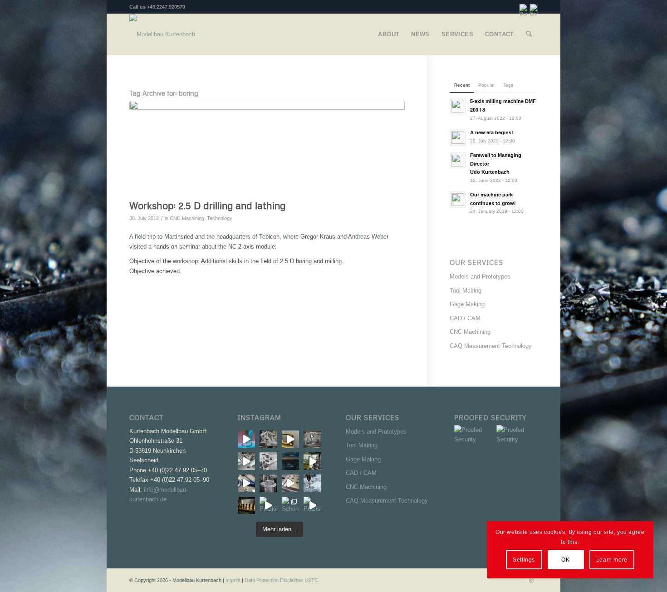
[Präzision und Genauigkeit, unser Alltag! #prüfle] (246, 483)
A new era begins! (491, 132)
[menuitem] (388, 34)
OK (565, 560)
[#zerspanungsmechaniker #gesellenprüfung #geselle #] (268, 461)
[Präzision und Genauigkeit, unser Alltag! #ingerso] (312, 461)
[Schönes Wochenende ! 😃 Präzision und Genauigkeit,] (246, 505)
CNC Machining (187, 218)
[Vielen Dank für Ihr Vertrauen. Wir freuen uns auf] (290, 461)
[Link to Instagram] (531, 580)
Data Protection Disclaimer (274, 580)
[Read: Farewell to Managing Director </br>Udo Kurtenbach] (458, 160)
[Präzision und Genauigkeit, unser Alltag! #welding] (268, 483)
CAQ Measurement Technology (491, 345)
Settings (524, 560)
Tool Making (465, 290)
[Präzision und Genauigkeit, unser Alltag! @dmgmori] (290, 483)
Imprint (233, 580)
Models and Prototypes (480, 276)
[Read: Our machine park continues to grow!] (458, 199)
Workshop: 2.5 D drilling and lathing (207, 205)
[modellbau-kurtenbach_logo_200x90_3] (162, 34)
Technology (219, 218)
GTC (312, 580)
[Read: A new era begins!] (458, 137)
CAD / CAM (465, 318)
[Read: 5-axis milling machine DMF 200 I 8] (458, 106)
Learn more (612, 560)
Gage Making (467, 304)
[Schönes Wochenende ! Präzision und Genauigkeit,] (290, 505)
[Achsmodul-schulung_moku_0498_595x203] (267, 148)
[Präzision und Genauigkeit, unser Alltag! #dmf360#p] (312, 483)
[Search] (529, 34)
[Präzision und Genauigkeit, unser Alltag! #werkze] (246, 439)
